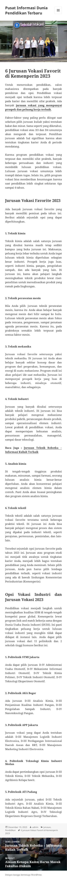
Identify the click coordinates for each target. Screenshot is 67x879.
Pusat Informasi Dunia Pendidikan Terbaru (26, 10)
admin (35, 827)
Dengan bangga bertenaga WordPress (23, 874)
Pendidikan (10, 830)
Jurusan (47, 827)
